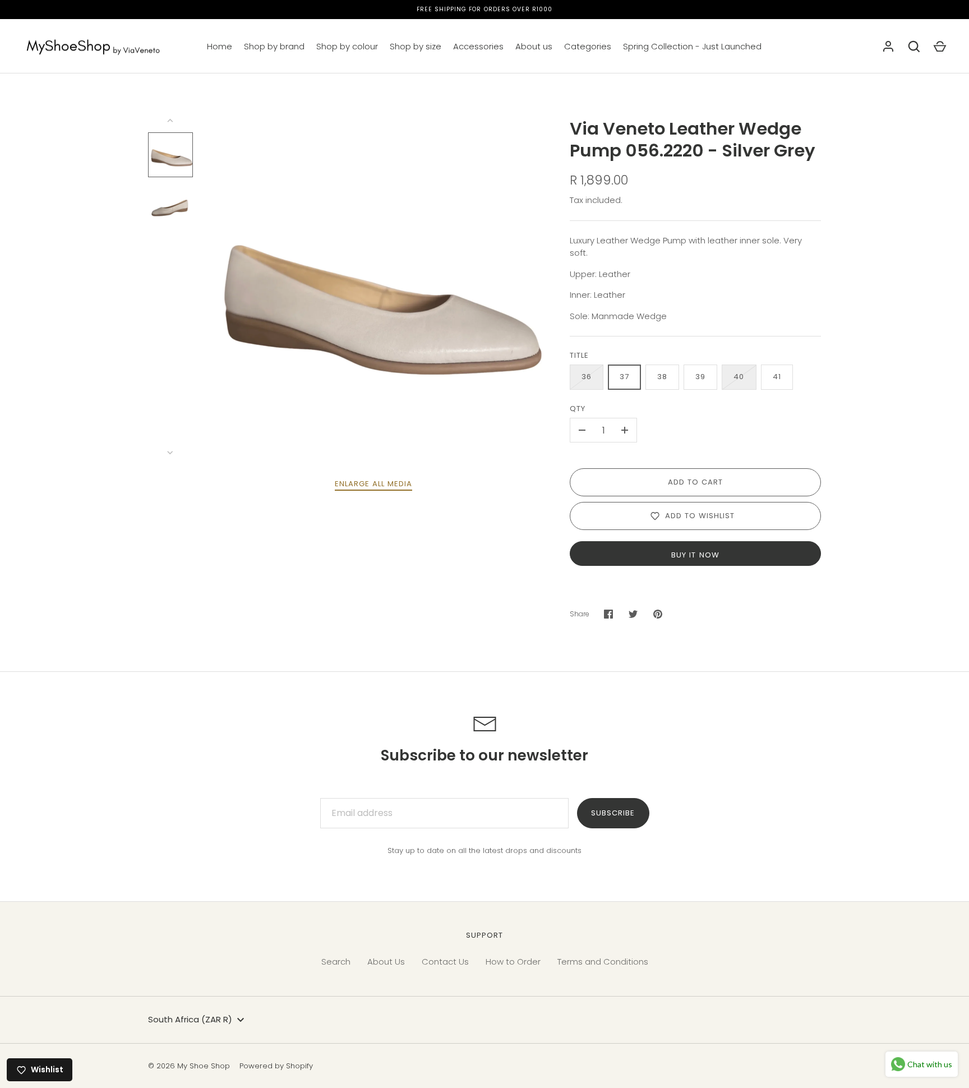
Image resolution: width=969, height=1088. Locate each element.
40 (738, 376)
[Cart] (940, 46)
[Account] (888, 46)
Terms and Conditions (602, 961)
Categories (587, 46)
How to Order (513, 961)
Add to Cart (695, 482)
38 (662, 376)
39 (700, 376)
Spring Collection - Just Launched (692, 46)
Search (335, 961)
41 (777, 376)
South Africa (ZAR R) (190, 1019)
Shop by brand (274, 46)
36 (587, 376)
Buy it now (695, 555)
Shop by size (415, 46)
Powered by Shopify (276, 1066)
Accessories (478, 46)
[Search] (914, 46)
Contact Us (445, 961)
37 (624, 376)
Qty (577, 408)
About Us (386, 961)
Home (219, 46)
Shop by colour (347, 46)
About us (533, 46)
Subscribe (613, 813)
